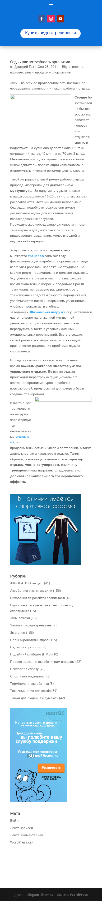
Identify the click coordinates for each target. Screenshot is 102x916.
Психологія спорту (24, 669)
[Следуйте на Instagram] (51, 18)
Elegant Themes (40, 894)
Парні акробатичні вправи (30, 640)
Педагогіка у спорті (25, 647)
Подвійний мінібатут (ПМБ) (30, 654)
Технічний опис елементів (30, 690)
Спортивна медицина (27, 676)
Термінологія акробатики (29, 683)
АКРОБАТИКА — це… (26, 583)
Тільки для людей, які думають (34, 698)
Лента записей (21, 828)
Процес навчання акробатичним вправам (42, 661)
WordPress (79, 894)
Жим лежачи (20, 618)
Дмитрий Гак (24, 66)
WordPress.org (21, 842)
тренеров (35, 255)
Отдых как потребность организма (40, 61)
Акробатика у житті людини (31, 590)
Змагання (17, 632)
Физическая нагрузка (47, 312)
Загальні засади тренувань (31, 625)
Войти (14, 820)
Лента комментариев (26, 835)
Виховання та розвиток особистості (37, 597)
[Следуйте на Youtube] (60, 18)
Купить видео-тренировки (50, 32)
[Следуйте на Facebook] (41, 18)
